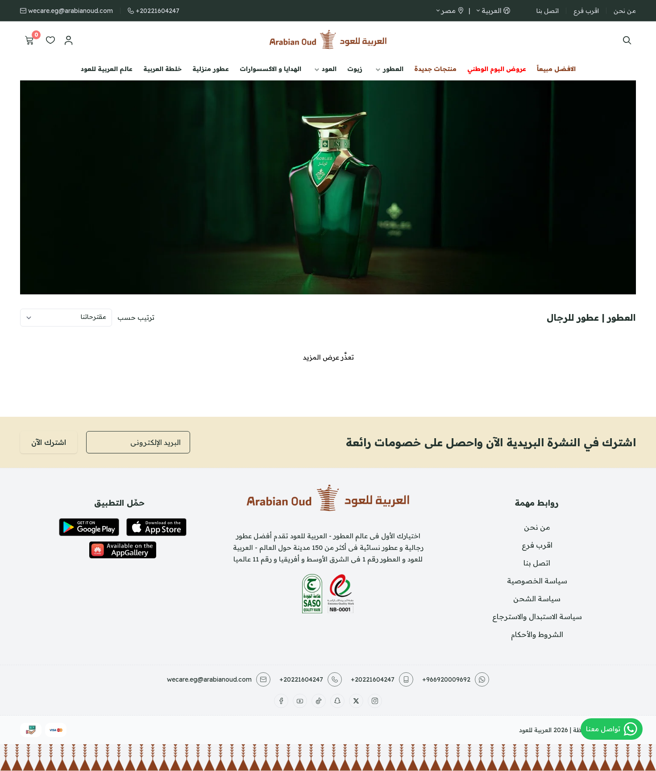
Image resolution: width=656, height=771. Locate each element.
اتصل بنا (547, 11)
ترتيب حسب (135, 317)
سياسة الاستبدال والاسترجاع (537, 616)
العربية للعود (535, 730)
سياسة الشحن (537, 598)
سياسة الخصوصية (537, 580)
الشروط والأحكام (537, 634)
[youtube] (300, 701)
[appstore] (156, 527)
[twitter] (356, 701)
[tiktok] (318, 701)
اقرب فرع (586, 11)
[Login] (68, 40)
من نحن (625, 11)
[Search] (625, 40)
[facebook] (281, 701)
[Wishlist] (50, 40)
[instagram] (375, 701)
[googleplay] (89, 527)
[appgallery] (122, 549)
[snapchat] (337, 701)
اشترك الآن (48, 442)
